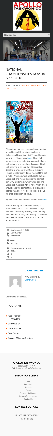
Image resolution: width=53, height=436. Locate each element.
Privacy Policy (23, 366)
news (15, 86)
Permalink (15, 236)
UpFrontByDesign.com (32, 368)
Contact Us (28, 399)
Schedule (28, 387)
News (28, 390)
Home (8, 86)
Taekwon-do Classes (28, 393)
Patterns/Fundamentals (28, 396)
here (29, 158)
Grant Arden (16, 233)
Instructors (28, 384)
